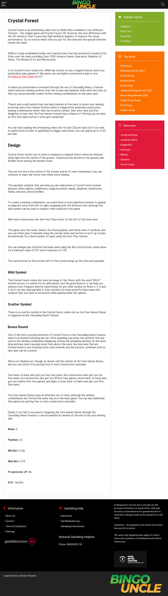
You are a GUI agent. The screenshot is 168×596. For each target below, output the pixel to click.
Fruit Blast (125, 41)
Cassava (125, 159)
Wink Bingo (126, 66)
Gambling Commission (72, 526)
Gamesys (125, 149)
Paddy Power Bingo (130, 100)
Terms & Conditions (16, 526)
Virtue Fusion (127, 164)
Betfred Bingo (127, 80)
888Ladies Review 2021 (132, 71)
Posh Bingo (126, 105)
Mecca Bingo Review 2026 (134, 95)
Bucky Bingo (126, 85)
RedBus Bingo (127, 110)
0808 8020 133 (74, 544)
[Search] (163, 4)
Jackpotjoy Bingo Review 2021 (136, 90)
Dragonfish (126, 144)
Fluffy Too (125, 31)
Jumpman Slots (128, 140)
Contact (10, 521)
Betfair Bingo (127, 75)
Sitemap (10, 531)
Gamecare (66, 516)
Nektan (124, 154)
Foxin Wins (125, 36)
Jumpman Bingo (129, 135)
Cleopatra (125, 26)
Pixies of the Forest (22, 76)
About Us (10, 516)
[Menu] (4, 4)
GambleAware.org (70, 521)
